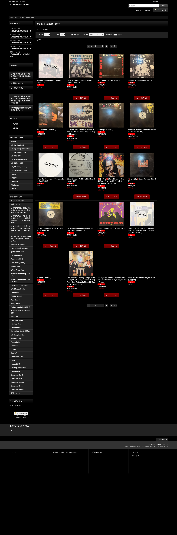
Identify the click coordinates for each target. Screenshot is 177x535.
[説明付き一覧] (120, 34)
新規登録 (147, 10)
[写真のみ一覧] (115, 34)
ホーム (14, 452)
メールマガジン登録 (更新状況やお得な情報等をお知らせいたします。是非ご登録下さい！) (21, 99)
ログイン (138, 10)
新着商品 (14, 65)
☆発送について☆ (17, 83)
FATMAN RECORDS (19, 4)
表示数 (41, 34)
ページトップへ (163, 439)
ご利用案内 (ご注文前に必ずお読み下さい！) (21, 109)
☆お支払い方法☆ (17, 88)
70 (111, 46)
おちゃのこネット (162, 444)
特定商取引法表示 (97, 452)
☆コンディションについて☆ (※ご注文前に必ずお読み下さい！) (21, 76)
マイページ (134, 452)
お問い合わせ (135, 455)
